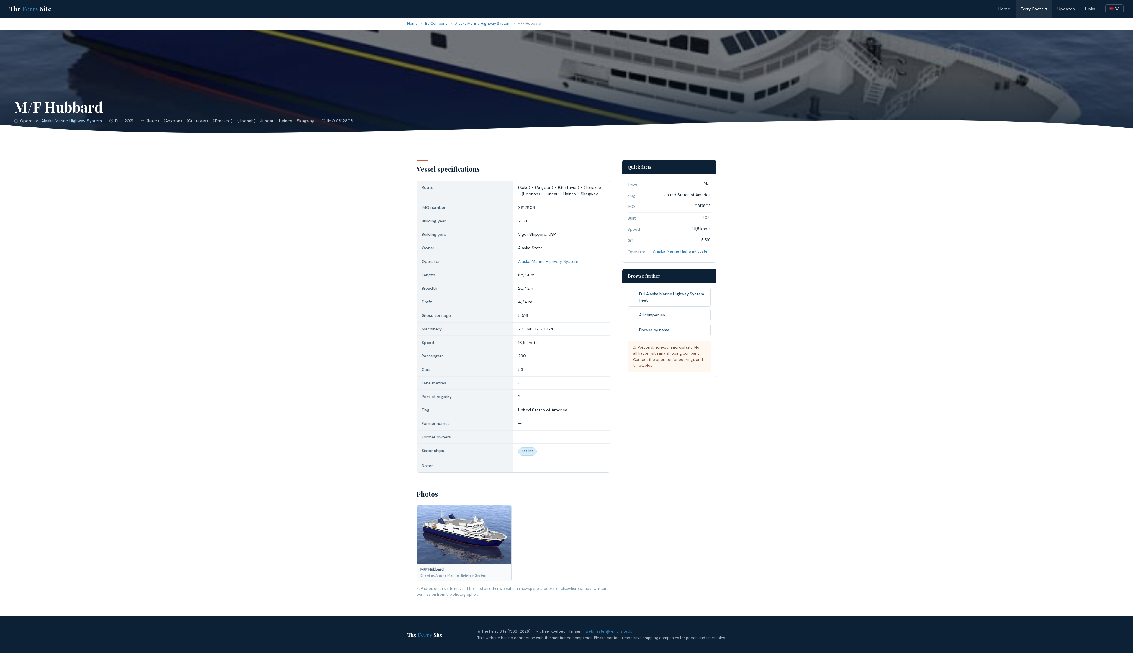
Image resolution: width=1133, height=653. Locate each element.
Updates (1066, 9)
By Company (436, 23)
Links (1090, 9)
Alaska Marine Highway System (482, 23)
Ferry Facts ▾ (1034, 9)
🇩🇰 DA (1114, 8)
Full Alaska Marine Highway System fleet (671, 297)
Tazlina (527, 451)
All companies (652, 315)
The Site (30, 9)
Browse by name (654, 330)
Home (1004, 9)
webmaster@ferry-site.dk (609, 631)
